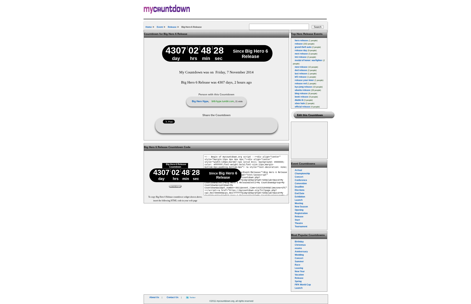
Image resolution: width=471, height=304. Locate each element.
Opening (299, 210)
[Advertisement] (309, 140)
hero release (301, 40)
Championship (302, 173)
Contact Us (172, 297)
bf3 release (301, 77)
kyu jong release (303, 87)
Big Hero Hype (200, 101)
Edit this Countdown (310, 115)
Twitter (193, 297)
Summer (299, 261)
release (299, 44)
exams (298, 248)
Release (172, 27)
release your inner (304, 80)
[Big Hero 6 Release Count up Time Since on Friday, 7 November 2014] (175, 187)
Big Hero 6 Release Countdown (176, 165)
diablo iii (299, 100)
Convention (301, 183)
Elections (299, 190)
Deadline (299, 186)
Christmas (300, 245)
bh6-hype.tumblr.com (223, 101)
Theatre (299, 223)
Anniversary (301, 251)
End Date (299, 193)
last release (301, 73)
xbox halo (300, 103)
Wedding (299, 255)
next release (301, 53)
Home (149, 27)
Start (297, 220)
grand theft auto (303, 47)
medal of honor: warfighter (308, 60)
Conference (301, 180)
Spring (298, 281)
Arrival (298, 170)
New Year (300, 271)
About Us (154, 297)
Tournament (301, 226)
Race (297, 265)
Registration (301, 213)
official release (302, 106)
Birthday (299, 241)
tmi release (301, 57)
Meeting (299, 203)
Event (160, 27)
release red (301, 83)
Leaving (299, 268)
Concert (299, 177)
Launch (298, 200)
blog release (301, 93)
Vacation (299, 274)
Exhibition (300, 196)
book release (301, 97)
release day (301, 50)
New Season (301, 206)
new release (301, 67)
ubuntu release (302, 90)
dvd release (301, 70)
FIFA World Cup (303, 284)
